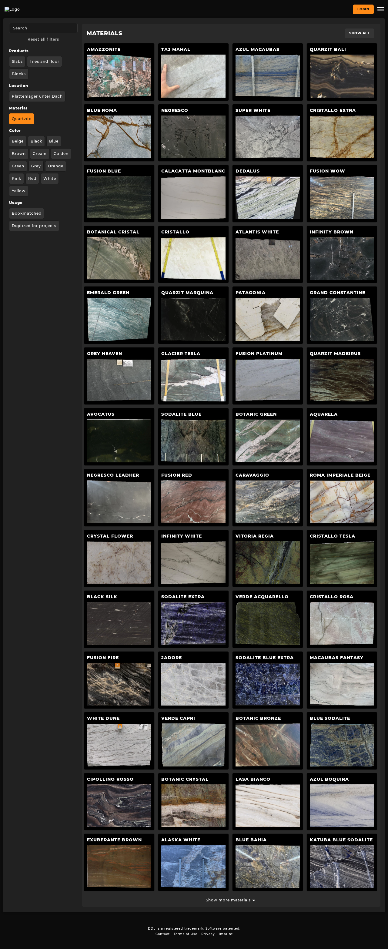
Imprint (226, 934)
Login (363, 9)
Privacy (208, 934)
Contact (163, 934)
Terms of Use (185, 934)
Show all (359, 33)
